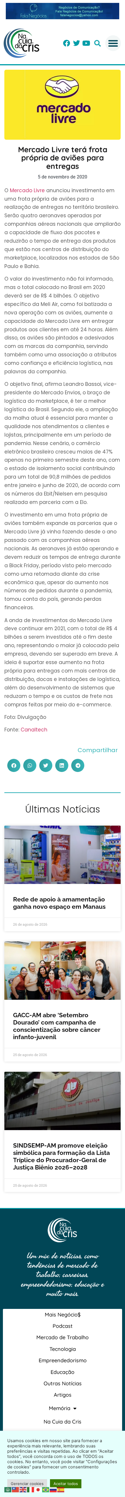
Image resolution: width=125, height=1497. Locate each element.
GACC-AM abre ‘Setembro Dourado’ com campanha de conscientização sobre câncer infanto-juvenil (56, 1026)
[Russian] (53, 1489)
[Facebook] (66, 43)
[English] (23, 1489)
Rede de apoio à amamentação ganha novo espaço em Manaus (59, 903)
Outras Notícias (63, 1383)
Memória (59, 1408)
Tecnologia (62, 1349)
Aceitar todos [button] (65, 1483)
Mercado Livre (27, 190)
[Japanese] (38, 1489)
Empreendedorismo (63, 1360)
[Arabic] (8, 1489)
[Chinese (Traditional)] (15, 1489)
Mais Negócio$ (63, 1314)
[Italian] (31, 1489)
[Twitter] (76, 43)
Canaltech (34, 729)
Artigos (63, 1394)
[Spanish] (61, 1489)
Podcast (63, 1326)
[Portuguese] (46, 1489)
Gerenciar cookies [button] (27, 1483)
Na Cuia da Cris (62, 1421)
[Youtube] (86, 43)
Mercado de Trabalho (62, 1337)
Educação (62, 1372)
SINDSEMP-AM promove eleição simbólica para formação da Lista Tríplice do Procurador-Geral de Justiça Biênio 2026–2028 (61, 1156)
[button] (97, 43)
